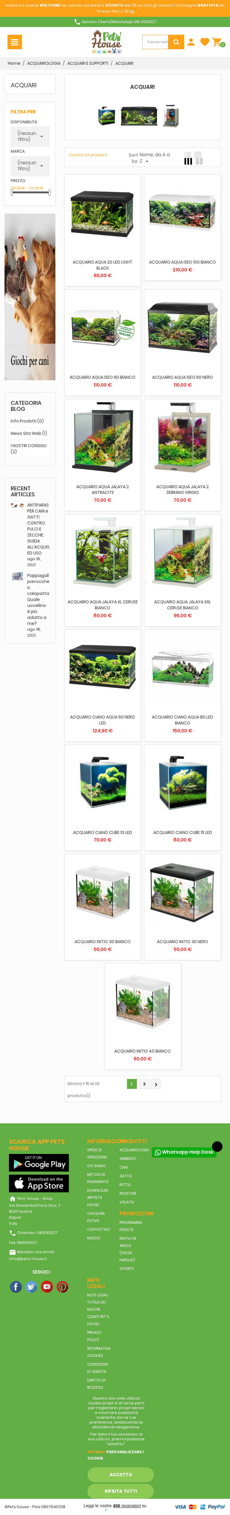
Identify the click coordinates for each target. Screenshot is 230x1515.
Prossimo (156, 1084)
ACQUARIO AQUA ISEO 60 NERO (182, 377)
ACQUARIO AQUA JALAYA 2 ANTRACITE (102, 490)
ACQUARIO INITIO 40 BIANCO (142, 1051)
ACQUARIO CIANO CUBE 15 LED (182, 832)
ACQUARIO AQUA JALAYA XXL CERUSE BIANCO (182, 605)
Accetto (121, 1475)
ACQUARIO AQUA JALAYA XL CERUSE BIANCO (103, 605)
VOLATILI (126, 1202)
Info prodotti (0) (27, 421)
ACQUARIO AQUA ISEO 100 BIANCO (182, 262)
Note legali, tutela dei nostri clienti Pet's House (98, 1309)
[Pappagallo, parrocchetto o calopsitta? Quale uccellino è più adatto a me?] (17, 576)
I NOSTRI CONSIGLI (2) (28, 449)
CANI (123, 1167)
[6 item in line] (198, 154)
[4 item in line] (188, 161)
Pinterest (62, 1287)
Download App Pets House (97, 1197)
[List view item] (187, 154)
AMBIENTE (127, 1158)
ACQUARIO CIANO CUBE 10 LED (102, 832)
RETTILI (125, 1184)
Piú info (96, 1452)
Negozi (93, 1238)
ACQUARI (24, 85)
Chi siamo (96, 1165)
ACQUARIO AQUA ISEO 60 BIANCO (102, 377)
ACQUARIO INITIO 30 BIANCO (103, 942)
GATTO (125, 1176)
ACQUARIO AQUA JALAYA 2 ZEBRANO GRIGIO (182, 490)
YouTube (47, 1287)
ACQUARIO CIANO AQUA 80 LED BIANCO (182, 720)
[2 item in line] (199, 161)
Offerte (126, 1268)
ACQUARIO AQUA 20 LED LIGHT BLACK (102, 265)
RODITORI (127, 1193)
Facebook (16, 1287)
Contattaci (98, 1229)
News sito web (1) (29, 433)
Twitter (31, 1287)
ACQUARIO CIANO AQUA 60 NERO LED (102, 720)
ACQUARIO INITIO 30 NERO (182, 942)
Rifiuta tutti (121, 1491)
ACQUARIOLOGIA (134, 1149)
